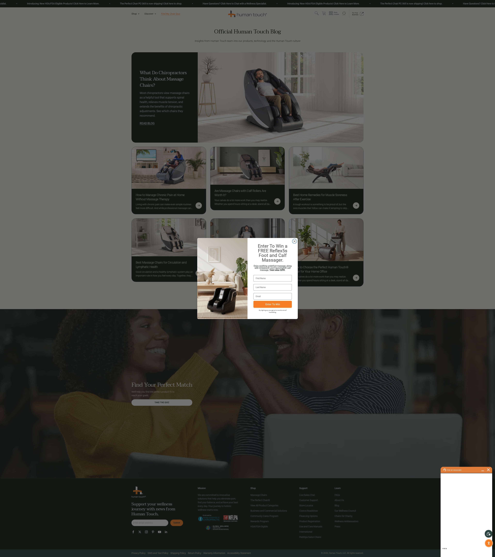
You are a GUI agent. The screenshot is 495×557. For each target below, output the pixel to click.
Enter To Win (272, 304)
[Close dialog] (294, 241)
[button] (489, 543)
